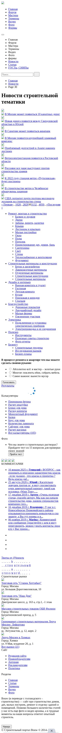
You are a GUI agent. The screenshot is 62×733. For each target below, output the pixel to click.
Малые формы (23, 313)
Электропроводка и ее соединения (35, 329)
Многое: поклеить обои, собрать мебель (35, 372)
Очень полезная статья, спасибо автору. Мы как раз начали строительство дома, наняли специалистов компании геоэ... (33, 499)
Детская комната (25, 291)
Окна (18, 235)
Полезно (13, 332)
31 (32, 204)
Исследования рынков (28, 350)
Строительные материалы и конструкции (32, 263)
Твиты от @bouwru (12, 557)
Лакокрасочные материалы (31, 269)
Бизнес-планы (23, 353)
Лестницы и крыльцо (27, 229)
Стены (19, 254)
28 (24, 204)
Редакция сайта (17, 655)
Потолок (20, 241)
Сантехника (22, 247)
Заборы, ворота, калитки (29, 222)
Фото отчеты (22, 341)
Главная (13, 9)
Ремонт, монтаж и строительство (27, 213)
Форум (12, 12)
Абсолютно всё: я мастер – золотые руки (36, 369)
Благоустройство (18, 304)
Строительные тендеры (29, 347)
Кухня (18, 294)
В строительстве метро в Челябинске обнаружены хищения (24, 190)
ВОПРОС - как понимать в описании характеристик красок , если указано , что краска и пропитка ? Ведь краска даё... (34, 474)
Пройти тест (16, 454)
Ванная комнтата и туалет (30, 285)
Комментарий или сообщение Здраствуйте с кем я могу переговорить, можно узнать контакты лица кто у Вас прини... (34, 524)
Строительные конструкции (31, 275)
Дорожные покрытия (27, 307)
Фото (11, 24)
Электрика (14, 319)
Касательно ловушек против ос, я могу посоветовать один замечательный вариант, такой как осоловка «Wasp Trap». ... (32, 487)
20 (19, 204)
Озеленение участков (27, 316)
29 (27, 204)
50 (43, 204)
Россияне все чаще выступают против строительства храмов (25, 170)
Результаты (7, 385)
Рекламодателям (17, 665)
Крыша (19, 226)
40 (40, 204)
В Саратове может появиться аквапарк (27, 131)
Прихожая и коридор (27, 297)
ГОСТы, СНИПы (18, 67)
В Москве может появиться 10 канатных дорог (32, 114)
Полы (18, 238)
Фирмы (12, 27)
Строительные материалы (30, 279)
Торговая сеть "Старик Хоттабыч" (21, 583)
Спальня (20, 300)
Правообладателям (19, 658)
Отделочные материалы (29, 272)
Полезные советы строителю (32, 338)
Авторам (13, 662)
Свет (18, 251)
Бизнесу (13, 344)
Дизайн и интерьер (19, 282)
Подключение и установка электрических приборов (30, 324)
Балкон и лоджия (25, 216)
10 (16, 204)
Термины (13, 18)
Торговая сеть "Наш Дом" (16, 595)
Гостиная (20, 288)
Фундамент (22, 260)
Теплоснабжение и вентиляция (33, 257)
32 (35, 204)
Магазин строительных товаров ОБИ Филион (28, 608)
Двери (19, 219)
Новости (13, 61)
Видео (12, 21)
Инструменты (23, 335)
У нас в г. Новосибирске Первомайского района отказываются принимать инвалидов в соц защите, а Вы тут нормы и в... (33, 512)
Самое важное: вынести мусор (30, 376)
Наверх (6, 726)
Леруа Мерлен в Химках (15, 637)
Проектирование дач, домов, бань (35, 244)
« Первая (6, 204)
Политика (14, 668)
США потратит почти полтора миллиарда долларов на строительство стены (27, 200)
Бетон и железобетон (27, 266)
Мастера (13, 15)
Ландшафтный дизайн (28, 310)
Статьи (12, 64)
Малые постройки (26, 232)
